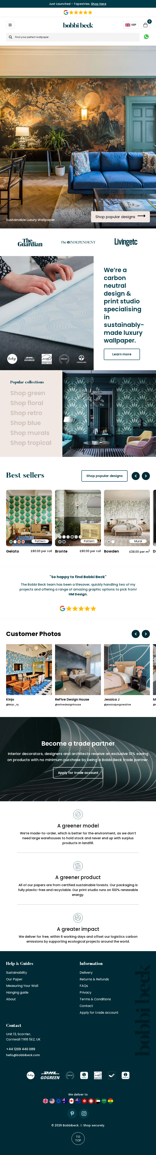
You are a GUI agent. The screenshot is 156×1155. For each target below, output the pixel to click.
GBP (133, 25)
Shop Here (98, 4)
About (11, 999)
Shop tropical (30, 443)
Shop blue (25, 423)
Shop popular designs (104, 476)
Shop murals (30, 433)
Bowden (111, 551)
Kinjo (10, 700)
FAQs (84, 986)
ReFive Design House (72, 700)
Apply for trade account (78, 772)
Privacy (85, 993)
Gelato (12, 551)
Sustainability (16, 973)
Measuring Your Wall (22, 986)
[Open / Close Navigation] (10, 25)
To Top (78, 1138)
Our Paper (14, 979)
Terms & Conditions (95, 999)
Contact (86, 1006)
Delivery (86, 973)
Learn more (121, 354)
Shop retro (26, 413)
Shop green (27, 393)
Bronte (61, 551)
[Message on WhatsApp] (146, 37)
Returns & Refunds (94, 979)
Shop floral (26, 403)
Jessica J (112, 700)
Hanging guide (17, 993)
